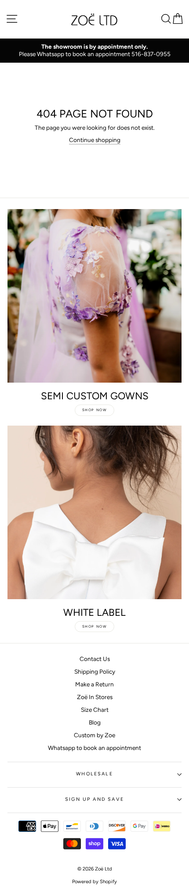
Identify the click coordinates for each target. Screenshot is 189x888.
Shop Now (94, 410)
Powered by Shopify (94, 881)
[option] (94, 50)
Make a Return (94, 684)
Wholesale (94, 774)
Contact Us (95, 658)
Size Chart (95, 709)
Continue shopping (94, 139)
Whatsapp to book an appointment (94, 747)
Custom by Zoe (94, 735)
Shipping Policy (94, 671)
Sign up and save (94, 799)
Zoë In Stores (95, 696)
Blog (95, 722)
